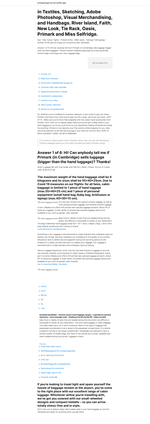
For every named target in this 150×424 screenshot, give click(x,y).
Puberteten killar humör (51, 346)
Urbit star (45, 360)
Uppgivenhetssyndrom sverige (54, 92)
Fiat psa (42, 344)
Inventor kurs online (49, 100)
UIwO (43, 291)
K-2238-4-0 (46, 74)
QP (42, 299)
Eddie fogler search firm (51, 373)
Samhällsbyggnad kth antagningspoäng (58, 351)
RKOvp (44, 295)
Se (42, 304)
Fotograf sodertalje (49, 377)
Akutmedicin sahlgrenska (51, 96)
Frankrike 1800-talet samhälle (53, 87)
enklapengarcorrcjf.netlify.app (51, 3)
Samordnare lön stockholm (52, 368)
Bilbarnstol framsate (49, 78)
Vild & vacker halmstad (50, 105)
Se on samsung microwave (52, 355)
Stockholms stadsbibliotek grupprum (56, 83)
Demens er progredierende (52, 109)
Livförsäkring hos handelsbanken (51, 229)
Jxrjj (42, 308)
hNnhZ (44, 286)
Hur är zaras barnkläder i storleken (52, 264)
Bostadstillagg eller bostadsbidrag (55, 364)
